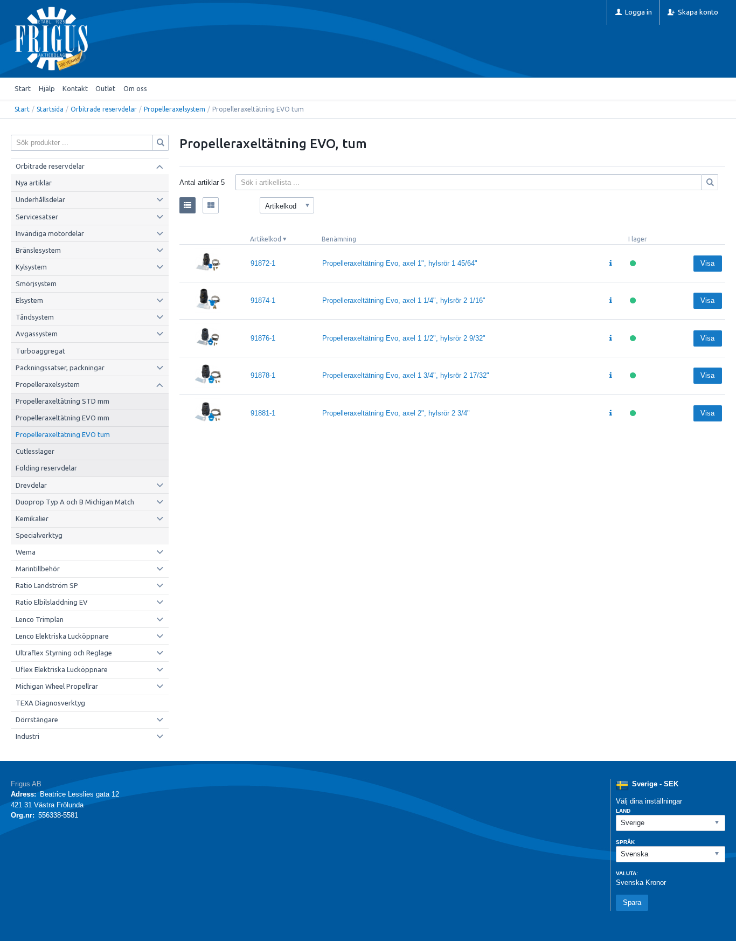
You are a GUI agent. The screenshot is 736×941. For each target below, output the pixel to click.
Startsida (50, 109)
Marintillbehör (38, 568)
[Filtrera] (710, 182)
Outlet (105, 88)
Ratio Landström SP (47, 585)
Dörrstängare (37, 719)
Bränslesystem (38, 250)
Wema (26, 552)
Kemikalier (32, 518)
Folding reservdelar (46, 468)
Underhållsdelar (40, 199)
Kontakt (75, 88)
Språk (625, 842)
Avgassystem (37, 333)
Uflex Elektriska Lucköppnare (62, 669)
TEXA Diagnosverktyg (50, 703)
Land (623, 811)
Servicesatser (37, 216)
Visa (707, 263)
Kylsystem (31, 267)
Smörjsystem (36, 283)
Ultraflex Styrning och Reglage (64, 652)
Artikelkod (265, 239)
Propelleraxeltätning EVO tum (63, 434)
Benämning (339, 239)
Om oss (135, 88)
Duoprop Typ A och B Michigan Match (75, 502)
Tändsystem (35, 317)
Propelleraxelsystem (174, 109)
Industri (27, 736)
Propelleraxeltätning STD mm (62, 401)
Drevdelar (31, 485)
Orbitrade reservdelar (104, 109)
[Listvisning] (187, 205)
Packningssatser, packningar (60, 367)
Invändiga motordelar (50, 233)
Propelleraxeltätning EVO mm (62, 417)
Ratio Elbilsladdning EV (52, 602)
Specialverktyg (39, 535)
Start (23, 88)
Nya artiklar (34, 182)
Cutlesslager (35, 451)
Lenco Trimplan (40, 619)
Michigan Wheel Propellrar (57, 686)
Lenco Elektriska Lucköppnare (62, 636)
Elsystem (29, 300)
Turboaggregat (40, 351)
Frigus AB (26, 784)
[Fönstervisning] (211, 205)
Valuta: (627, 873)
